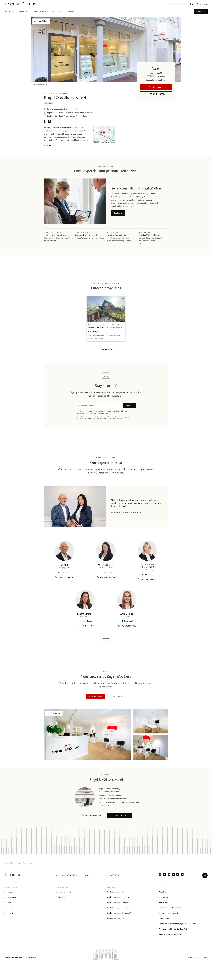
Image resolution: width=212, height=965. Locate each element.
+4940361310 (113, 875)
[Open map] (104, 134)
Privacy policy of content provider (113, 799)
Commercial (57, 11)
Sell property (24, 11)
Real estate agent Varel (40, 84)
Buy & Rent (9, 11)
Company (70, 11)
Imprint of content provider (110, 795)
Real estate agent (41, 11)
